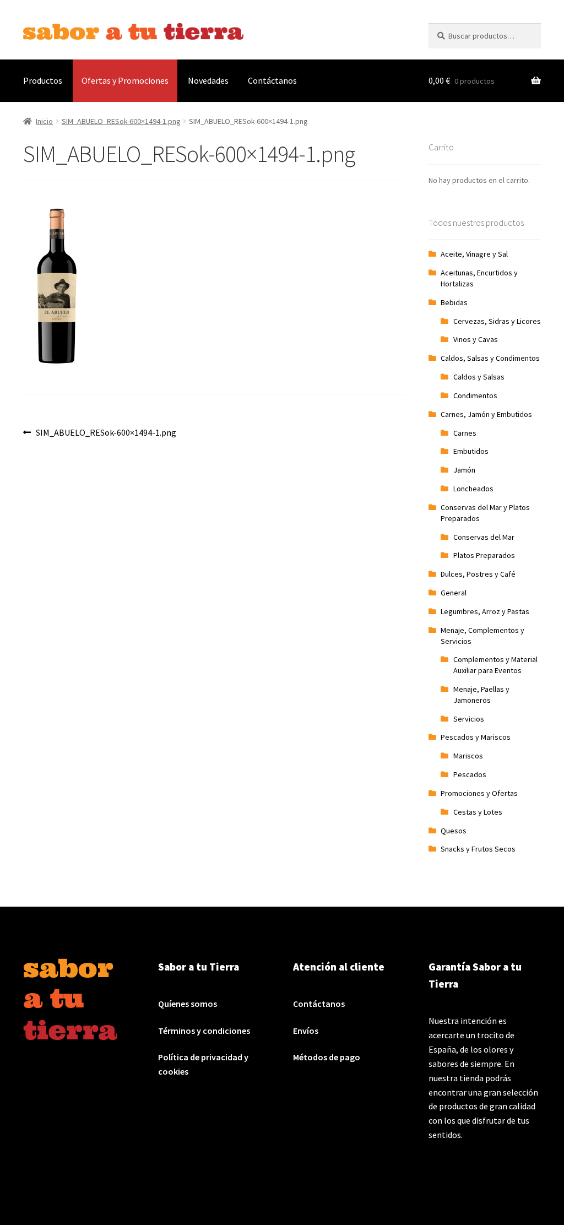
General (454, 593)
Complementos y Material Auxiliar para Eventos (495, 664)
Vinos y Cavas (475, 339)
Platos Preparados (484, 555)
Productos (42, 80)
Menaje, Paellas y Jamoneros (481, 694)
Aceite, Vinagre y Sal (474, 254)
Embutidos (471, 451)
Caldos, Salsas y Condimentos (490, 358)
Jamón (464, 470)
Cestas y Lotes (477, 812)
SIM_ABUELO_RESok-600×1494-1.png (121, 121)
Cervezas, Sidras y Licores (497, 321)
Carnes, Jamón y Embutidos (486, 414)
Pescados (469, 774)
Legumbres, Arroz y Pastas (485, 611)
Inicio (44, 121)
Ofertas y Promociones (125, 80)
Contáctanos (272, 80)
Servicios (468, 719)
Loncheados (473, 489)
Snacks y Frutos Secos (478, 849)
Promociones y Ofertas (479, 793)
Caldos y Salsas (479, 377)
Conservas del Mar (483, 537)
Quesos (454, 831)
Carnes (464, 433)
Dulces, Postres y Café (478, 574)
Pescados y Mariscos (476, 737)
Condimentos (475, 395)
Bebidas (454, 302)
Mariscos (468, 756)
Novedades (208, 80)
